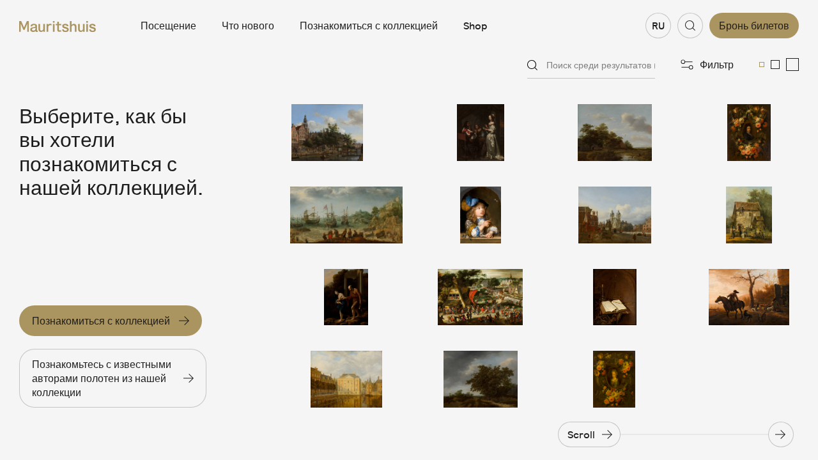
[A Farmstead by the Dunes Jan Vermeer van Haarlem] (615, 132)
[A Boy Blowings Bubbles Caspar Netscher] (480, 215)
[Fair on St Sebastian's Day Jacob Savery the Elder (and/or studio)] (480, 297)
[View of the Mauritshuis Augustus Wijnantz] (346, 379)
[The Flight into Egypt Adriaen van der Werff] (346, 297)
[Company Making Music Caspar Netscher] (480, 132)
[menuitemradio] (761, 64)
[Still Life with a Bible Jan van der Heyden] (615, 297)
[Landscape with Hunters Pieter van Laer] (749, 297)
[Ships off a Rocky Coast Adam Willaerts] (346, 215)
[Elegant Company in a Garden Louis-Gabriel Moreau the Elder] (749, 215)
